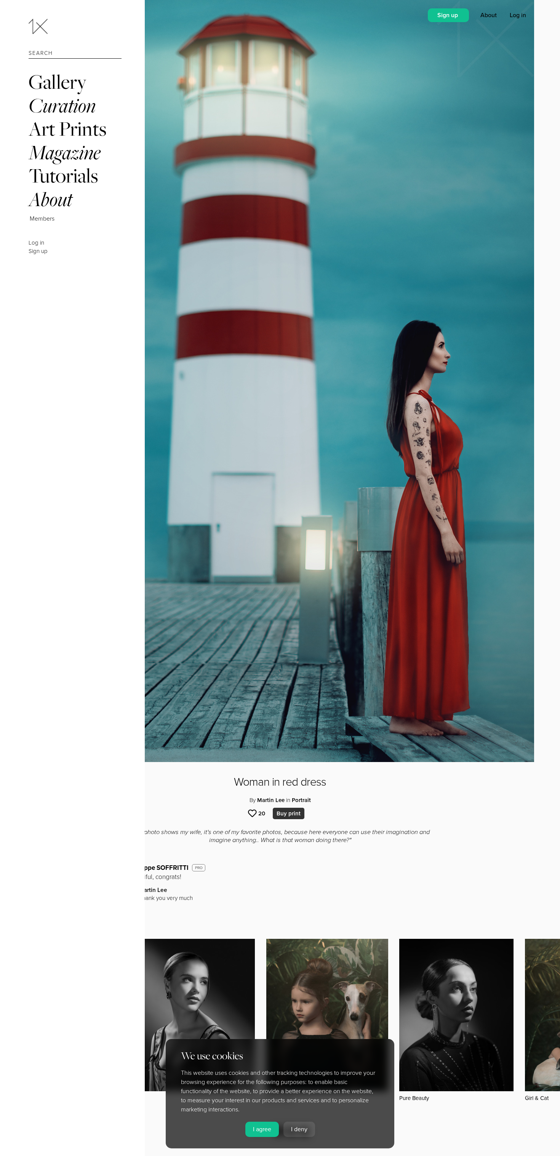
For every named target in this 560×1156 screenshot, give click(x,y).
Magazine (65, 152)
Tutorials (63, 175)
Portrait (301, 800)
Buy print (289, 813)
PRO (199, 868)
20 (261, 813)
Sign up (38, 251)
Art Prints (67, 128)
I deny (299, 1129)
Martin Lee (271, 800)
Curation (62, 105)
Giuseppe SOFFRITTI (158, 868)
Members (42, 219)
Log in (36, 242)
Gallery (57, 82)
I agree (262, 1129)
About (50, 199)
